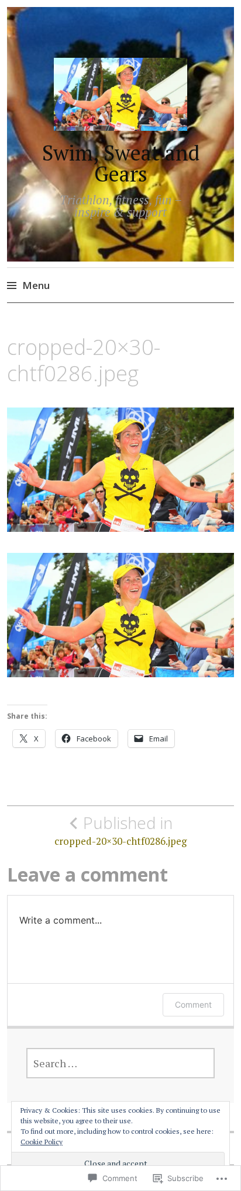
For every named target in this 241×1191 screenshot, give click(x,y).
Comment (193, 1004)
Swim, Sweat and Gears (120, 163)
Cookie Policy (41, 1141)
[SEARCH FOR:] (120, 1063)
